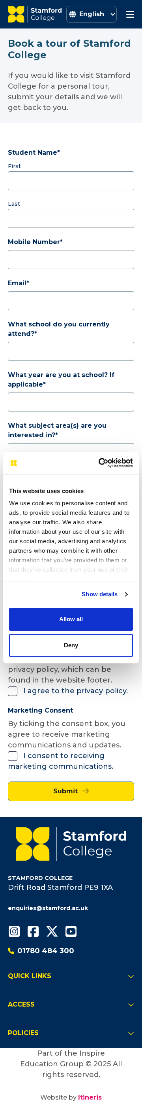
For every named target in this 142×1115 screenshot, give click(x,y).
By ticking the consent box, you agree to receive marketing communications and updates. (66, 734)
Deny (71, 645)
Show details (100, 594)
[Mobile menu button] (130, 14)
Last (14, 203)
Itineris (90, 1097)
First (14, 166)
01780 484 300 (45, 950)
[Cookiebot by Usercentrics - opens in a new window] (100, 463)
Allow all (71, 619)
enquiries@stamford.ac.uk (48, 908)
